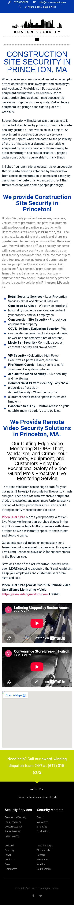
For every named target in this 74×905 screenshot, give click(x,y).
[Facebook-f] (33, 895)
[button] (37, 39)
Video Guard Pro (13, 517)
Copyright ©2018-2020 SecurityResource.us (37, 888)
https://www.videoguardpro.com (25, 594)
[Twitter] (40, 895)
